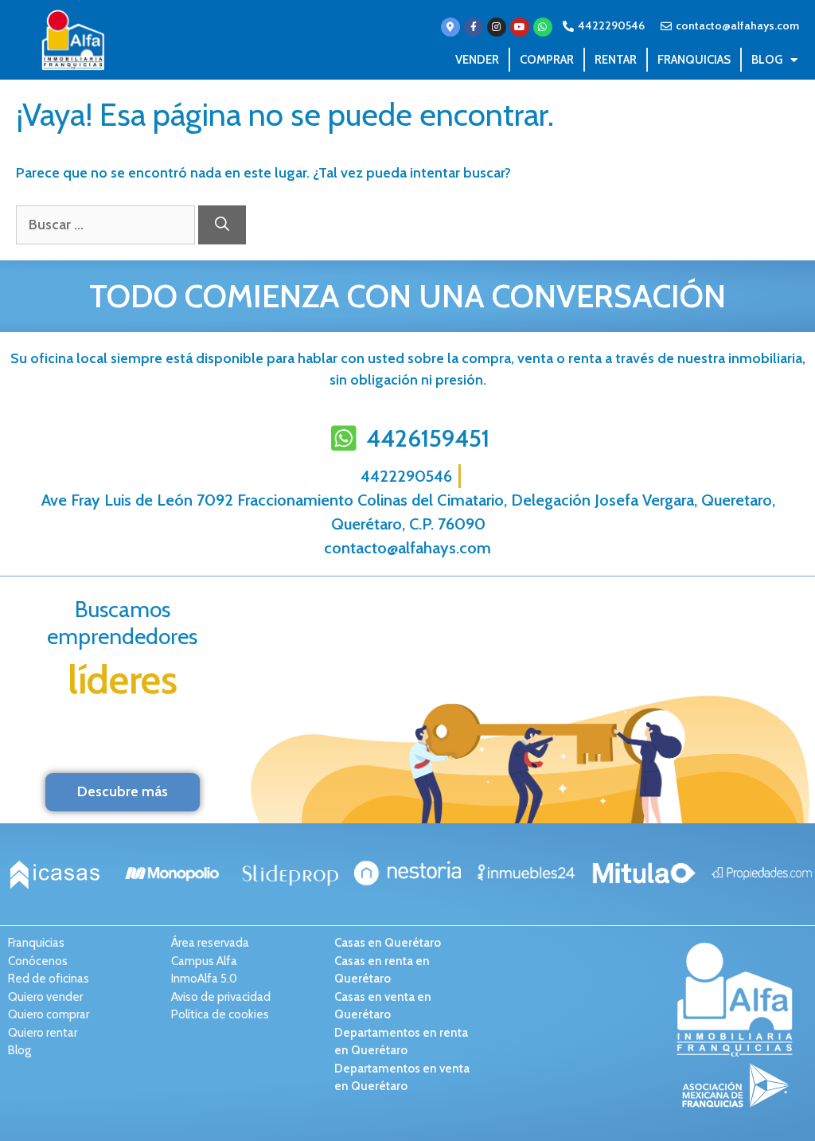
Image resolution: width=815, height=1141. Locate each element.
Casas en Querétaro (387, 943)
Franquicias (694, 60)
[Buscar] (222, 224)
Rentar (616, 60)
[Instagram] (496, 27)
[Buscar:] (107, 224)
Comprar (547, 60)
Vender (477, 60)
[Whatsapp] (542, 27)
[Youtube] (519, 27)
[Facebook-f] (473, 27)
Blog (766, 60)
